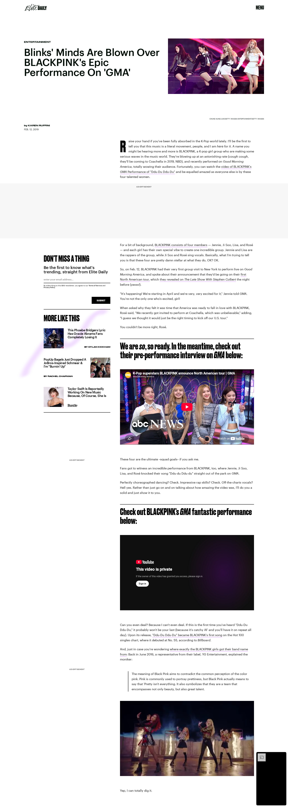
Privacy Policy (49, 287)
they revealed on (198, 279)
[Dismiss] (282, 755)
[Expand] (260, 755)
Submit (101, 300)
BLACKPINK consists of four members (181, 245)
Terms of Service (95, 285)
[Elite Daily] (36, 7)
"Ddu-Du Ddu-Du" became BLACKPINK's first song (187, 635)
